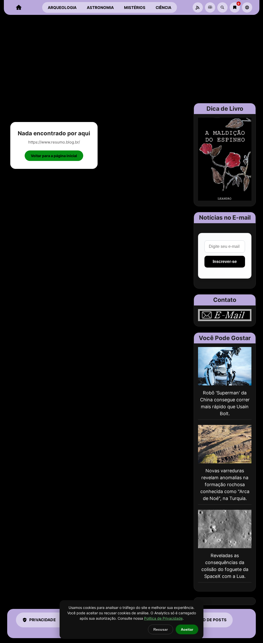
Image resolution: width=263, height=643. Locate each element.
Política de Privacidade (163, 618)
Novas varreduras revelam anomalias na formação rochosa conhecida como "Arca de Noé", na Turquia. (224, 484)
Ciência (163, 7)
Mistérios (134, 7)
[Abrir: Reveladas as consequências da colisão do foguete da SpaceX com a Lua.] (224, 529)
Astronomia (100, 7)
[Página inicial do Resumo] (18, 7)
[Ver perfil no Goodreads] (210, 7)
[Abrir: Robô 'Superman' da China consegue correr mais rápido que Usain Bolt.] (224, 366)
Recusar (160, 629)
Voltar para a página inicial (54, 156)
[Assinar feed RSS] (198, 7)
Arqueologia (62, 7)
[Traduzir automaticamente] (247, 7)
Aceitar (187, 629)
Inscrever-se (225, 261)
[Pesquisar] (222, 7)
